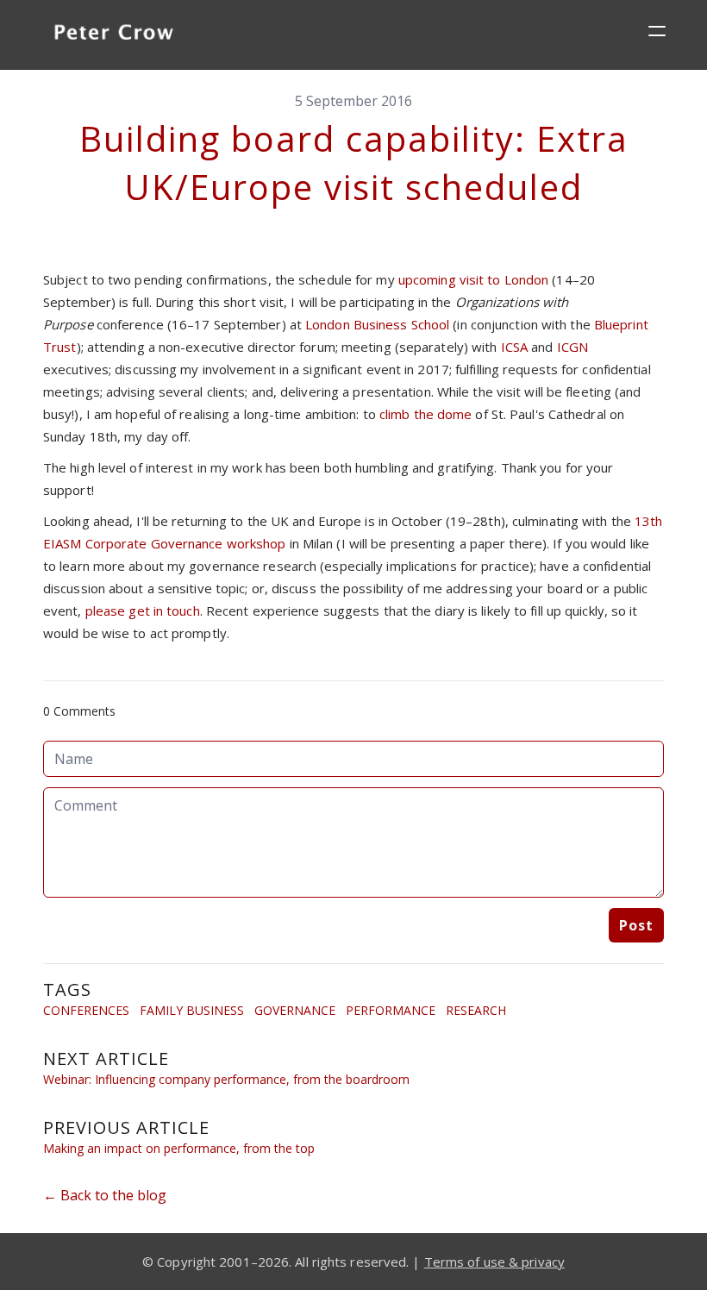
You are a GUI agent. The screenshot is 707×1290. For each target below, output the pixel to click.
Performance (390, 1010)
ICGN (572, 346)
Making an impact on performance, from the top (179, 1148)
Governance (294, 1010)
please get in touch (142, 610)
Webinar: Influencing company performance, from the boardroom (226, 1079)
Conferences (86, 1010)
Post (636, 925)
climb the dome (425, 414)
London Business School (377, 324)
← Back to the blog (104, 1195)
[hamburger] (657, 31)
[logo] (113, 34)
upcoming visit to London (473, 279)
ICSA (514, 346)
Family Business (192, 1010)
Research (476, 1010)
